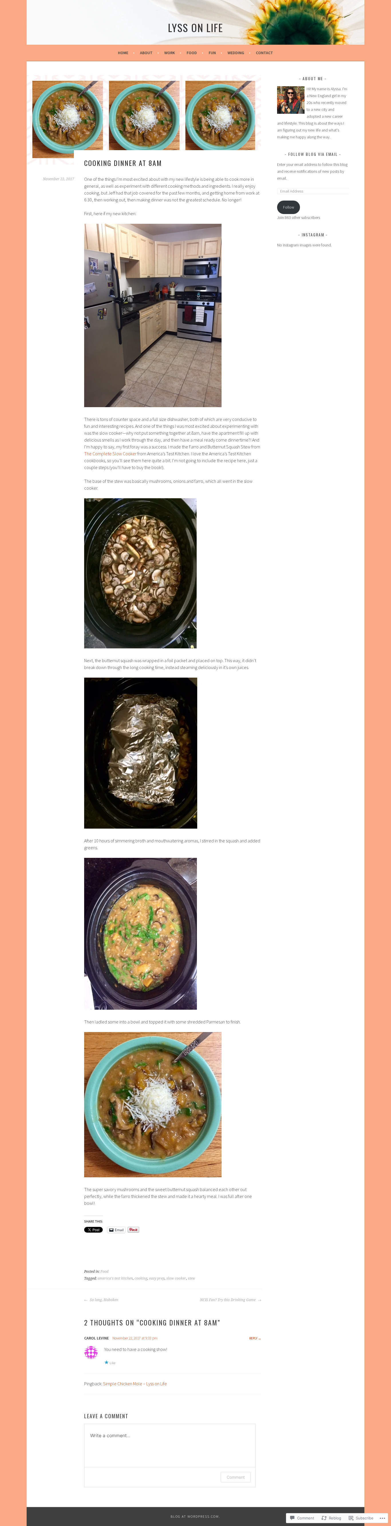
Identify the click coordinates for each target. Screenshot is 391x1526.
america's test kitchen (115, 1278)
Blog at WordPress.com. (195, 1516)
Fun (212, 52)
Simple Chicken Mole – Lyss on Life (135, 1383)
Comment (236, 1477)
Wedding (236, 52)
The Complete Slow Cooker (110, 453)
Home (123, 52)
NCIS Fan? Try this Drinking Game (228, 1300)
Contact (264, 52)
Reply (253, 1338)
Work (169, 52)
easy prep (157, 1278)
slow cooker (176, 1278)
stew (191, 1278)
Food (192, 52)
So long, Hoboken (103, 1300)
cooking (141, 1278)
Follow (288, 207)
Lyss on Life (195, 27)
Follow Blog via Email (313, 154)
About (146, 52)
